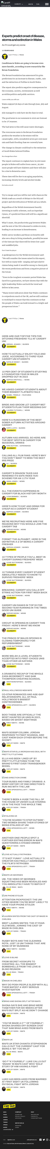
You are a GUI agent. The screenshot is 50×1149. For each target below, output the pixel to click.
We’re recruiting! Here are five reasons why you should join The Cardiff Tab (24, 524)
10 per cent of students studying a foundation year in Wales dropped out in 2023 (24, 374)
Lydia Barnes (12, 496)
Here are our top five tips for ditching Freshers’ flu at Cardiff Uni (24, 339)
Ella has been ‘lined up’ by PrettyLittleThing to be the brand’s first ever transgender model (23, 762)
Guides (25, 344)
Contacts (34, 1116)
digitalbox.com (11, 1139)
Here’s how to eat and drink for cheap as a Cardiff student (23, 507)
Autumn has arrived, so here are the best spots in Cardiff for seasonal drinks (24, 440)
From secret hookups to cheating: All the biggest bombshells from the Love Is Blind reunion (21, 965)
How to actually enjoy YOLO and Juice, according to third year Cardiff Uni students (24, 356)
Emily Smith (11, 723)
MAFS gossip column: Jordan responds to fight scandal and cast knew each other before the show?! (25, 736)
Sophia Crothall (14, 380)
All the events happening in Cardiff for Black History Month (24, 492)
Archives (18, 1118)
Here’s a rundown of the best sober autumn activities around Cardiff (23, 422)
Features (26, 395)
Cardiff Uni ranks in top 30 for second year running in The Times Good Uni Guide (24, 608)
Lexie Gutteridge (14, 562)
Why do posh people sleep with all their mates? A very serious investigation (25, 987)
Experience (25, 446)
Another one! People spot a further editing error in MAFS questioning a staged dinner (22, 840)
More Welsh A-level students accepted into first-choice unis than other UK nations (23, 658)
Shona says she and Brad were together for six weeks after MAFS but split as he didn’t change (25, 1008)
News (21, 55)
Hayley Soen (12, 743)
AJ (7, 463)
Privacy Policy (20, 1116)
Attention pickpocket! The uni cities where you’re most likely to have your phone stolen (25, 902)
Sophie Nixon (12, 529)
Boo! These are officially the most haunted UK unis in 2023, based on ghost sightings (21, 717)
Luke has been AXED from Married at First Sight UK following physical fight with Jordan (24, 1082)
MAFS (22, 743)
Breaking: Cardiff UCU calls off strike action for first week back (24, 591)
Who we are (35, 1114)
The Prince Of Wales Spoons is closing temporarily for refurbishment (22, 641)
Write (30, 4)
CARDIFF (11, 347)
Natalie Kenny (13, 362)
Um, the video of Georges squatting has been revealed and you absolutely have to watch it (24, 881)
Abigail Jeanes (13, 344)
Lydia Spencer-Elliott (16, 705)
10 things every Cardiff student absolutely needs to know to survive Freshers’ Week (23, 575)
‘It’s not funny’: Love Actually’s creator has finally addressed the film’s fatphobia (23, 861)
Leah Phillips (13, 55)
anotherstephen (14, 682)
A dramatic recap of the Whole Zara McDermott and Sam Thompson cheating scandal (22, 676)
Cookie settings (36, 1118)
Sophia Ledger (13, 512)
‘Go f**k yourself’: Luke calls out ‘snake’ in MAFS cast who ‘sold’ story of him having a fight (24, 1064)
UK (8, 684)
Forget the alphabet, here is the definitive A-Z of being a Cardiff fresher (24, 542)
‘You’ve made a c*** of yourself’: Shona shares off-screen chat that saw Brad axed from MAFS (23, 1025)
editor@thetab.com (32, 1139)
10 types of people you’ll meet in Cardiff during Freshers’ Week (24, 558)
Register (18, 1125)
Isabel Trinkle (13, 395)
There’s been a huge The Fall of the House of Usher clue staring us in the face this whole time (24, 802)
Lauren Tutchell (14, 410)
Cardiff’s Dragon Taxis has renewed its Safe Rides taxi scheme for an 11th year (20, 476)
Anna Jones (12, 481)
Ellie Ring (11, 887)
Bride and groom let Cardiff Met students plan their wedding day (24, 406)
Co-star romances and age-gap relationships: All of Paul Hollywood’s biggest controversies (22, 698)
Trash (32, 790)
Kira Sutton (12, 446)
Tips (37, 4)
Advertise (18, 1114)
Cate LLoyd (11, 428)
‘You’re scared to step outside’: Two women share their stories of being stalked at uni (25, 822)
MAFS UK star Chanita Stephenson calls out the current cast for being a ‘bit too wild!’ (24, 1046)
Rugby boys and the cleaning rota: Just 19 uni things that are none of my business (24, 943)
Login (17, 1127)
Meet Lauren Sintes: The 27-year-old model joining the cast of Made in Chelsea (23, 925)
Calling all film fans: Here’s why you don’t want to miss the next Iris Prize (24, 458)
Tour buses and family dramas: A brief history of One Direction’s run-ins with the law (23, 784)
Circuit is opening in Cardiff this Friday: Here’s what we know (23, 624)
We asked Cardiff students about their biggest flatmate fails (24, 390)
